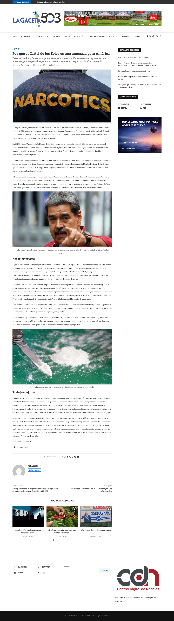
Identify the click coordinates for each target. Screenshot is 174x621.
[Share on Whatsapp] (72, 457)
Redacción (25, 65)
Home (137, 36)
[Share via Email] (78, 457)
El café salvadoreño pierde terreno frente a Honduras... (62, 531)
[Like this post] (64, 457)
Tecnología (79, 36)
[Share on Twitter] (70, 457)
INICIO (14, 36)
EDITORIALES (41, 36)
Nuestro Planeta (96, 36)
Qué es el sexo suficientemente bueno (133, 57)
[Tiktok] (153, 36)
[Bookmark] (160, 36)
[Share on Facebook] (67, 457)
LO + (66, 36)
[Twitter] (150, 36)
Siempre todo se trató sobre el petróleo (51, 2)
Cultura (113, 36)
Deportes (56, 36)
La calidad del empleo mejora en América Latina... (28, 531)
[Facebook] (147, 36)
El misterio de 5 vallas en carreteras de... (96, 531)
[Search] (157, 36)
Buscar (67, 566)
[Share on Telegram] (75, 457)
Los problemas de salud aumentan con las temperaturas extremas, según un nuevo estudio (137, 64)
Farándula (127, 36)
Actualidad (26, 36)
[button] (33, 2)
